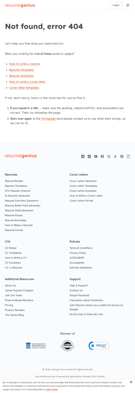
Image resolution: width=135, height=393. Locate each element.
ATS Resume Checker (17, 190)
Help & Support (79, 285)
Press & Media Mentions (19, 300)
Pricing (9, 305)
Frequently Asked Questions (86, 300)
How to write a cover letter (27, 81)
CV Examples (13, 262)
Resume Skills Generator (19, 210)
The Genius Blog (14, 314)
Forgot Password (79, 295)
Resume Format (14, 230)
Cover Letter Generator (83, 180)
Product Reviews (15, 309)
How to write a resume (24, 64)
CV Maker (11, 247)
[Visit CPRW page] (67, 345)
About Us (10, 285)
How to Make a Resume (19, 225)
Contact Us (76, 290)
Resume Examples (15, 220)
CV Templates (13, 252)
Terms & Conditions (81, 247)
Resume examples (21, 76)
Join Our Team (13, 295)
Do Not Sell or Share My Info (86, 314)
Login (116, 5)
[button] (99, 346)
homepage (48, 118)
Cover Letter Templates (83, 185)
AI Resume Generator (17, 195)
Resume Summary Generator (21, 200)
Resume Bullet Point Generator (23, 205)
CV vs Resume (13, 267)
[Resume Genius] (20, 5)
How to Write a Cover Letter (86, 195)
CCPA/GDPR (77, 257)
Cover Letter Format (81, 200)
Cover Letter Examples (83, 190)
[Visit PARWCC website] (35, 345)
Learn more (52, 389)
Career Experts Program (19, 290)
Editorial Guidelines (81, 267)
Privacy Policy (78, 252)
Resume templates (21, 70)
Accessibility (77, 262)
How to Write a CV (16, 257)
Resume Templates (16, 185)
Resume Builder (14, 180)
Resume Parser (13, 215)
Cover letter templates (24, 87)
